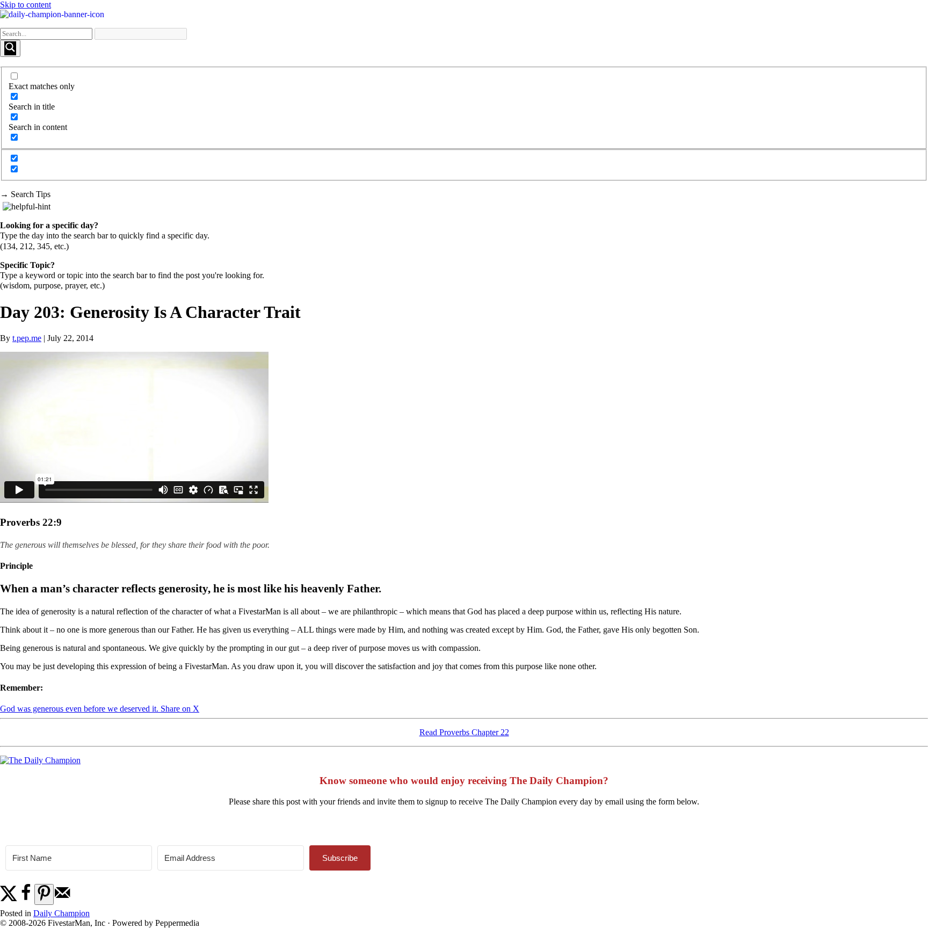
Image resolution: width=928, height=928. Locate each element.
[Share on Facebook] (25, 899)
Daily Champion (61, 913)
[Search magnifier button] (10, 48)
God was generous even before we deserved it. (80, 708)
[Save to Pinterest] (44, 894)
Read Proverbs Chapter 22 (464, 732)
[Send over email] (62, 899)
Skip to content (25, 4)
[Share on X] (8, 899)
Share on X (180, 708)
